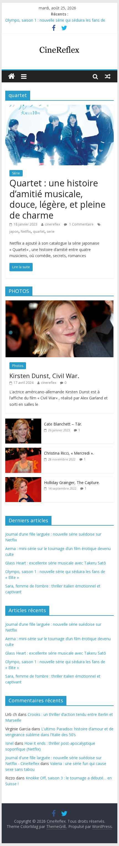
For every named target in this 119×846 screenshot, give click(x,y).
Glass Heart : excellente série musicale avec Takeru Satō (55, 563)
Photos (17, 365)
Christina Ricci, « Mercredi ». (69, 453)
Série (16, 173)
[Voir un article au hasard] (108, 76)
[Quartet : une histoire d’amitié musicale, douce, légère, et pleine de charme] (59, 108)
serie (51, 231)
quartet (39, 231)
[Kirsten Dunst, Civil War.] (59, 303)
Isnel (9, 743)
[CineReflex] (11, 76)
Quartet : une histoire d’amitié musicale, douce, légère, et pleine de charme (57, 199)
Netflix (26, 231)
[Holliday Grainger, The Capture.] (23, 480)
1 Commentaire (81, 224)
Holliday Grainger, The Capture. (72, 482)
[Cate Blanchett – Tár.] (23, 421)
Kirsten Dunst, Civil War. (44, 375)
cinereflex (52, 224)
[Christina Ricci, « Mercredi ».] (23, 450)
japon (14, 231)
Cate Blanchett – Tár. (63, 424)
